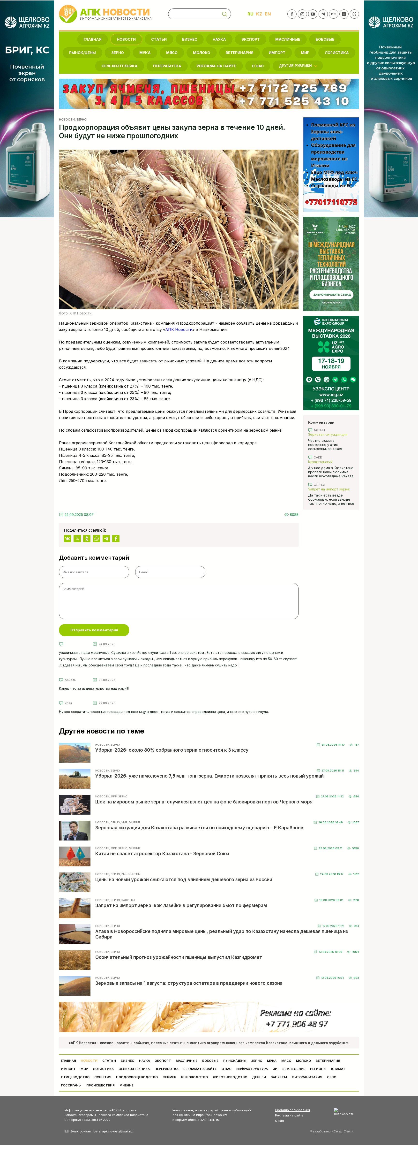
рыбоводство (194, 1077)
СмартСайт (342, 1131)
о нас (258, 66)
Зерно (117, 52)
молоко (201, 52)
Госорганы (71, 1085)
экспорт (250, 39)
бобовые (325, 39)
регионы (318, 1069)
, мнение (134, 822)
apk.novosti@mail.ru (117, 1131)
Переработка (167, 66)
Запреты (279, 1077)
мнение (126, 1085)
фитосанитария (307, 1077)
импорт (277, 52)
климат (338, 1069)
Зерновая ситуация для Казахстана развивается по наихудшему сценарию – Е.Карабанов (331, 434)
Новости (126, 39)
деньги (259, 1077)
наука (219, 39)
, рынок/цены (130, 874)
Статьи (159, 39)
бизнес (189, 39)
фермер (169, 1077)
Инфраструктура (252, 1069)
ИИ (275, 1069)
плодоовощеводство (137, 1077)
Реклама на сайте (216, 66)
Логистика (337, 52)
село (331, 1077)
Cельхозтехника (120, 66)
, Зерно (81, 119)
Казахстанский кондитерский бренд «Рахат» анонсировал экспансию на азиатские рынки (328, 462)
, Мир (113, 796)
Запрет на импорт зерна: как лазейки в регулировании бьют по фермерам (329, 489)
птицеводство (75, 1077)
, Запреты (127, 900)
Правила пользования (292, 1110)
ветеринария (239, 52)
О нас (279, 1121)
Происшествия (100, 1085)
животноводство (230, 1077)
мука (145, 52)
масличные (287, 39)
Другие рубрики (295, 66)
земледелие (293, 1069)
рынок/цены (82, 52)
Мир (305, 52)
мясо (172, 52)
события (102, 1077)
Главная (92, 39)
